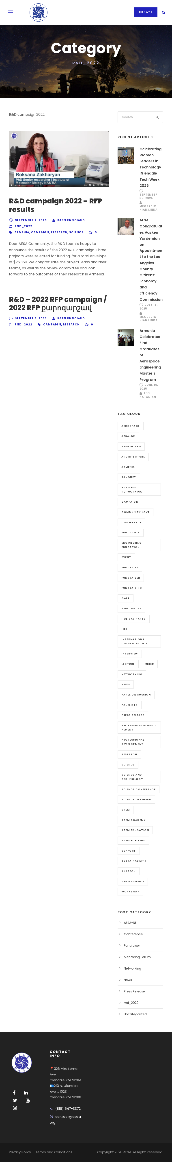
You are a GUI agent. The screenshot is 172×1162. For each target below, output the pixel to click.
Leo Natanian (148, 395)
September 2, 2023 (31, 220)
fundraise (129, 567)
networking (131, 674)
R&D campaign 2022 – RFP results (55, 205)
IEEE (124, 629)
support (128, 850)
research (59, 232)
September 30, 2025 (149, 196)
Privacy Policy (20, 1152)
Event (126, 557)
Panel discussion (136, 694)
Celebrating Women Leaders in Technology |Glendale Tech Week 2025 (150, 167)
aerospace (130, 426)
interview (129, 653)
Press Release (134, 991)
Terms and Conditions (53, 1152)
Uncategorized (135, 1014)
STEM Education (135, 830)
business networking (131, 489)
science (76, 232)
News (128, 980)
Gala (125, 598)
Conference (133, 934)
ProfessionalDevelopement (138, 727)
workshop (130, 891)
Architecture (133, 456)
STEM (125, 809)
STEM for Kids (133, 840)
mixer (149, 664)
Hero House (131, 608)
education (130, 532)
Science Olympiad (136, 799)
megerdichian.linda (149, 207)
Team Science (132, 881)
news (125, 684)
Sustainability (133, 861)
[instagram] (15, 1108)
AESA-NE (128, 436)
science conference (138, 789)
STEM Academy (133, 820)
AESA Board (131, 446)
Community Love (135, 512)
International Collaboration (134, 641)
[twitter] (15, 1100)
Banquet (128, 477)
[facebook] (14, 1093)
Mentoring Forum (137, 957)
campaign (40, 232)
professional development (132, 742)
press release (132, 715)
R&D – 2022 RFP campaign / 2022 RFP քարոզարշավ (58, 303)
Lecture (128, 664)
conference (131, 522)
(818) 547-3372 (68, 1108)
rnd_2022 (23, 226)
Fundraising (131, 588)
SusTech (128, 871)
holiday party (133, 619)
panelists (129, 705)
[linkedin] (26, 1093)
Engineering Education (131, 545)
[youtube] (28, 1100)
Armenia (22, 232)
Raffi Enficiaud (71, 220)
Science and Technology (132, 777)
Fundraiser (130, 578)
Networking (132, 968)
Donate (145, 12)
